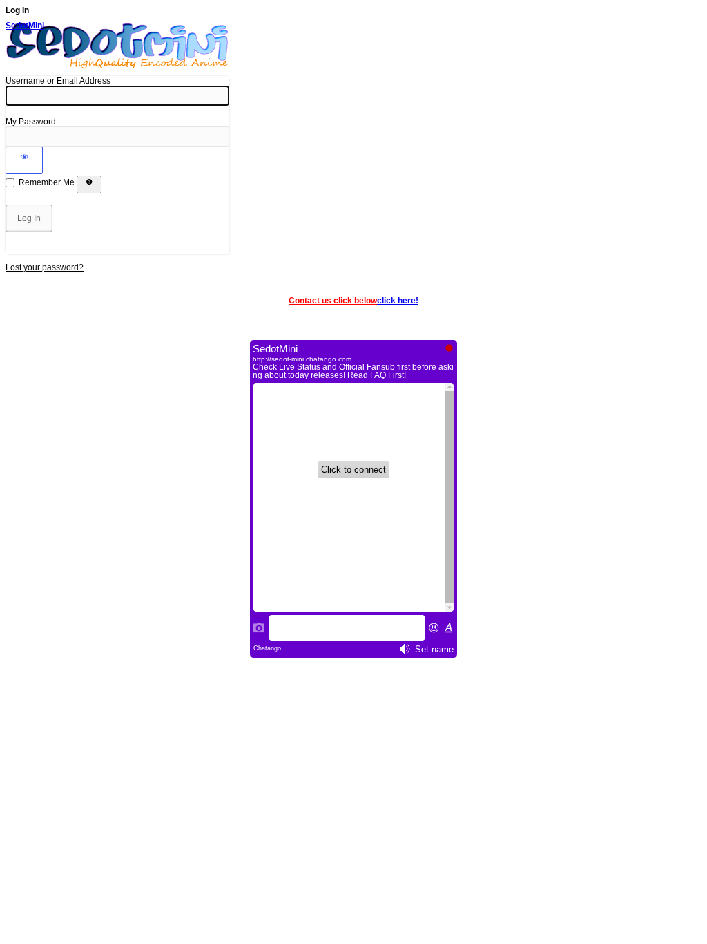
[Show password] (24, 160)
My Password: (32, 121)
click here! (397, 300)
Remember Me (47, 182)
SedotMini (25, 25)
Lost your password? (45, 267)
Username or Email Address (58, 81)
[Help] (89, 184)
